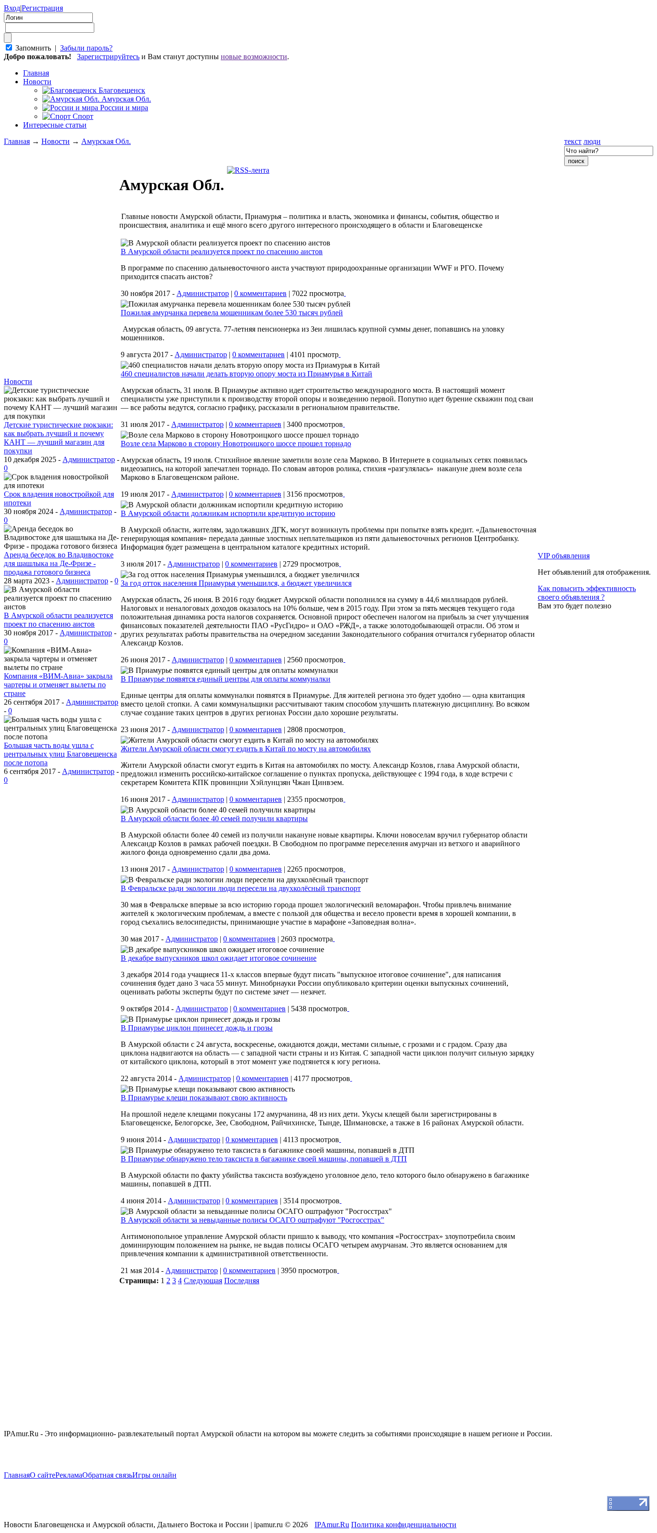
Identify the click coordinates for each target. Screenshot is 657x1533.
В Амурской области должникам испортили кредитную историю (228, 513)
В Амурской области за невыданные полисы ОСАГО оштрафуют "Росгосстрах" (252, 1220)
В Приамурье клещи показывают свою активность (204, 1098)
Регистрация (42, 8)
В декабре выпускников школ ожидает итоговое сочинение (218, 958)
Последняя (241, 1280)
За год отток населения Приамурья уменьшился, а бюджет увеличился (236, 583)
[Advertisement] (61, 929)
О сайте (42, 1475)
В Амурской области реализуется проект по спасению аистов (58, 619)
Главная (17, 141)
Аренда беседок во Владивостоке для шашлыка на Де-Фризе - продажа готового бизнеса (59, 563)
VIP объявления (564, 556)
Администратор (89, 459)
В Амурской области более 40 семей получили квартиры (214, 818)
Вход (12, 8)
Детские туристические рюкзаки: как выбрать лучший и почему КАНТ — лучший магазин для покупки (58, 438)
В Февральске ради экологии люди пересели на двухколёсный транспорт (241, 888)
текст (572, 141)
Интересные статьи (55, 125)
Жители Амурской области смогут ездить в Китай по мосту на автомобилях (246, 749)
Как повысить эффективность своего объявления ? (587, 592)
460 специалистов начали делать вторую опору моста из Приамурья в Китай (246, 374)
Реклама (68, 1475)
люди (592, 141)
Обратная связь (107, 1475)
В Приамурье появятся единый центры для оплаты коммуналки (225, 679)
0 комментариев (260, 293)
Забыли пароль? (86, 48)
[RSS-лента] (248, 170)
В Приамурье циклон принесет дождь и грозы (197, 1028)
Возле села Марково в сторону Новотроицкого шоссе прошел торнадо (236, 443)
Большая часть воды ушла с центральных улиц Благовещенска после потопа (60, 754)
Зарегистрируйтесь (108, 56)
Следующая (203, 1280)
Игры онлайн (154, 1475)
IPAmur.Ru (332, 1524)
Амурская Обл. (106, 141)
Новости (37, 81)
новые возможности (254, 56)
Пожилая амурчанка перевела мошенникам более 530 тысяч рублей (232, 313)
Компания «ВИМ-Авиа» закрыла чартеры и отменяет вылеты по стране (58, 684)
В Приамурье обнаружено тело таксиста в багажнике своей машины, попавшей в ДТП (264, 1159)
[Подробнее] (345, 293)
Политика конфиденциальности (403, 1524)
